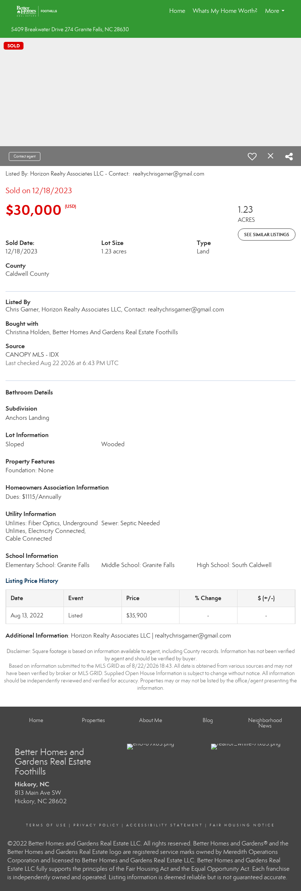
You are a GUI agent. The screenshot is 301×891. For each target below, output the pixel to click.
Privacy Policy (96, 825)
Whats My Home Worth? (225, 11)
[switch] (252, 156)
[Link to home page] (40, 11)
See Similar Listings (266, 234)
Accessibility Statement (164, 825)
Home (177, 11)
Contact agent (25, 156)
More (276, 14)
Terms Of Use (46, 825)
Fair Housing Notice (242, 825)
